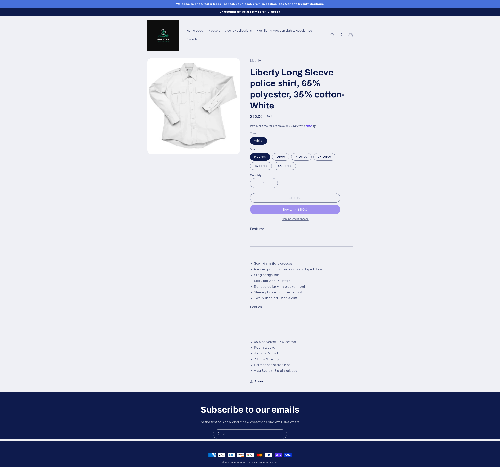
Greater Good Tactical (243, 462)
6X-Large (284, 165)
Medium (260, 156)
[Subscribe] (282, 434)
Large (280, 156)
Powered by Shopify (267, 462)
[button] (332, 35)
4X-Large (261, 165)
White (258, 140)
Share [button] (259, 381)
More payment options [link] (295, 219)
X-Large (301, 156)
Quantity (255, 175)
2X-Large (324, 156)
